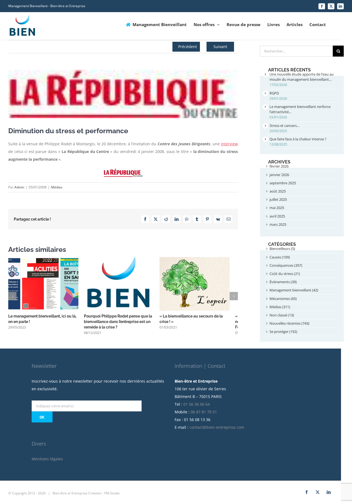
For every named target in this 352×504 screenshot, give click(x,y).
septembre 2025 (283, 182)
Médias (56, 187)
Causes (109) (280, 257)
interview (229, 143)
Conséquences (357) (286, 265)
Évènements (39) (283, 281)
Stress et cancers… (284, 125)
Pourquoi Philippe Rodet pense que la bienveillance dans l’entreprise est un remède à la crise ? (121, 323)
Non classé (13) (282, 315)
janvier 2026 (279, 174)
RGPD (274, 93)
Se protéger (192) (283, 331)
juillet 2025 (278, 199)
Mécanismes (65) (283, 298)
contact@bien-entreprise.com (216, 429)
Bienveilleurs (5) (282, 248)
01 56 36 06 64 (196, 406)
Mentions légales (47, 460)
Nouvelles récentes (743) (289, 323)
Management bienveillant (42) (294, 290)
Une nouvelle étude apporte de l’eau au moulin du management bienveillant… (302, 77)
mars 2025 (278, 224)
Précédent (187, 46)
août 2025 (278, 191)
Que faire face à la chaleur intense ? (298, 139)
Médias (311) (280, 306)
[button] (12, 297)
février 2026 (279, 166)
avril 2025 (277, 216)
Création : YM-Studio (104, 495)
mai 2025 (277, 207)
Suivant (220, 46)
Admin (19, 187)
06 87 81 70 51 (204, 413)
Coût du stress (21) (285, 273)
